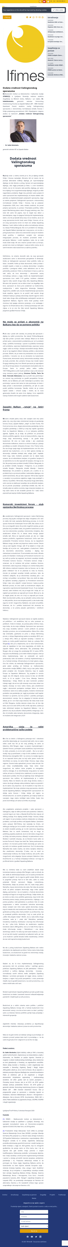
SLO (54, 1)
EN (51, 1)
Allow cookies (59, 10)
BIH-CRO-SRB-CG (61, 1)
